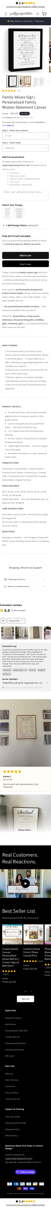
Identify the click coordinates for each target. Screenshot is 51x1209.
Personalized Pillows (14, 1049)
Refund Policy (11, 1135)
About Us (9, 1073)
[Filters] (3, 620)
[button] (6, 14)
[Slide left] (3, 82)
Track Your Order (12, 1116)
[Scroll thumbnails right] (48, 633)
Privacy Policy (11, 1092)
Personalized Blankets (15, 1043)
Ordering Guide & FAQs (15, 1123)
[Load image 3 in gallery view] (38, 81)
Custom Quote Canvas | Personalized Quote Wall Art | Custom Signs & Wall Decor (10, 957)
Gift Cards (9, 1056)
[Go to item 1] (7, 632)
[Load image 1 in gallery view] (12, 81)
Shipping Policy (12, 1129)
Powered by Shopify (36, 1193)
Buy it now (25, 264)
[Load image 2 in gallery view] (25, 81)
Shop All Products (13, 1018)
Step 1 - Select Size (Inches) (15, 130)
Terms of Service (12, 1099)
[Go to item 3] (35, 632)
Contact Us (10, 1086)
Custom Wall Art (12, 1037)
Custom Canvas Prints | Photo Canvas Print (31, 952)
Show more (24, 830)
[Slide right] (48, 82)
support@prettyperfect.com (18, 1158)
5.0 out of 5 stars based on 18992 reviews (25, 6)
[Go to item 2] (21, 632)
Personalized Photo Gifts (16, 1030)
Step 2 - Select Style (11, 142)
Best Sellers (10, 1024)
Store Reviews (11, 1080)
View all (26, 998)
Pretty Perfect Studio (21, 1193)
